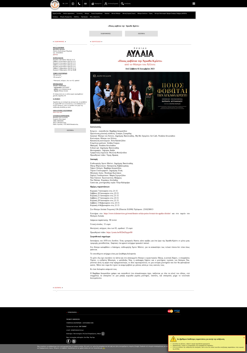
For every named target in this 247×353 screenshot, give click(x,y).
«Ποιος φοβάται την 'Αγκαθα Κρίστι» (123, 26)
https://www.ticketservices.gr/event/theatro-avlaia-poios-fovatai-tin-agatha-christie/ (137, 213)
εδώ (104, 348)
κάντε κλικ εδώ (57, 112)
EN (67, 3)
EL (63, 3)
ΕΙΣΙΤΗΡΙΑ (141, 33)
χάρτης (55, 54)
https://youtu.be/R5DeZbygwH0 (119, 232)
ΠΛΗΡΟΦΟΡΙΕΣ (106, 33)
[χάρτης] (103, 333)
